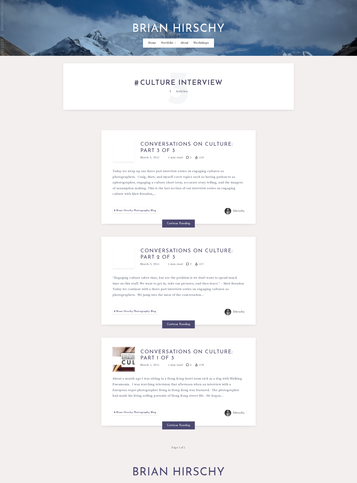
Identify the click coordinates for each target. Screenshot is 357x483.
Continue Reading (178, 223)
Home (152, 43)
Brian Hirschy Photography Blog (136, 210)
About (185, 43)
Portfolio (167, 43)
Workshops (201, 43)
